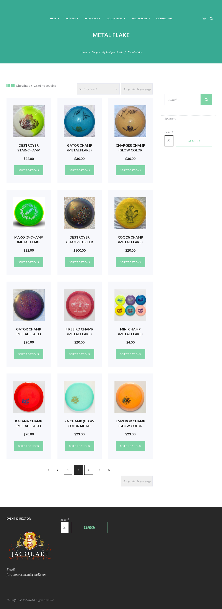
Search (169, 132)
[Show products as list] (13, 86)
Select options (28, 170)
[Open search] (212, 18)
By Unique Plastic (112, 52)
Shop (94, 52)
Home (83, 52)
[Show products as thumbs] (8, 86)
